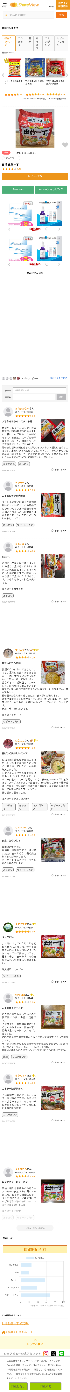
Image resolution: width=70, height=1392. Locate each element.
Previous (4, 75)
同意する (46, 1386)
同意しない (18, 1386)
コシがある (20, 41)
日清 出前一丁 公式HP (15, 1323)
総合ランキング (7, 41)
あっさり (37, 43)
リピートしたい (60, 41)
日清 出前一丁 (24, 1332)
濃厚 (30, 39)
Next (66, 75)
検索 (61, 14)
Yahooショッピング (51, 189)
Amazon (18, 189)
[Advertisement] (35, 313)
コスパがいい (47, 41)
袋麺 (10, 1332)
